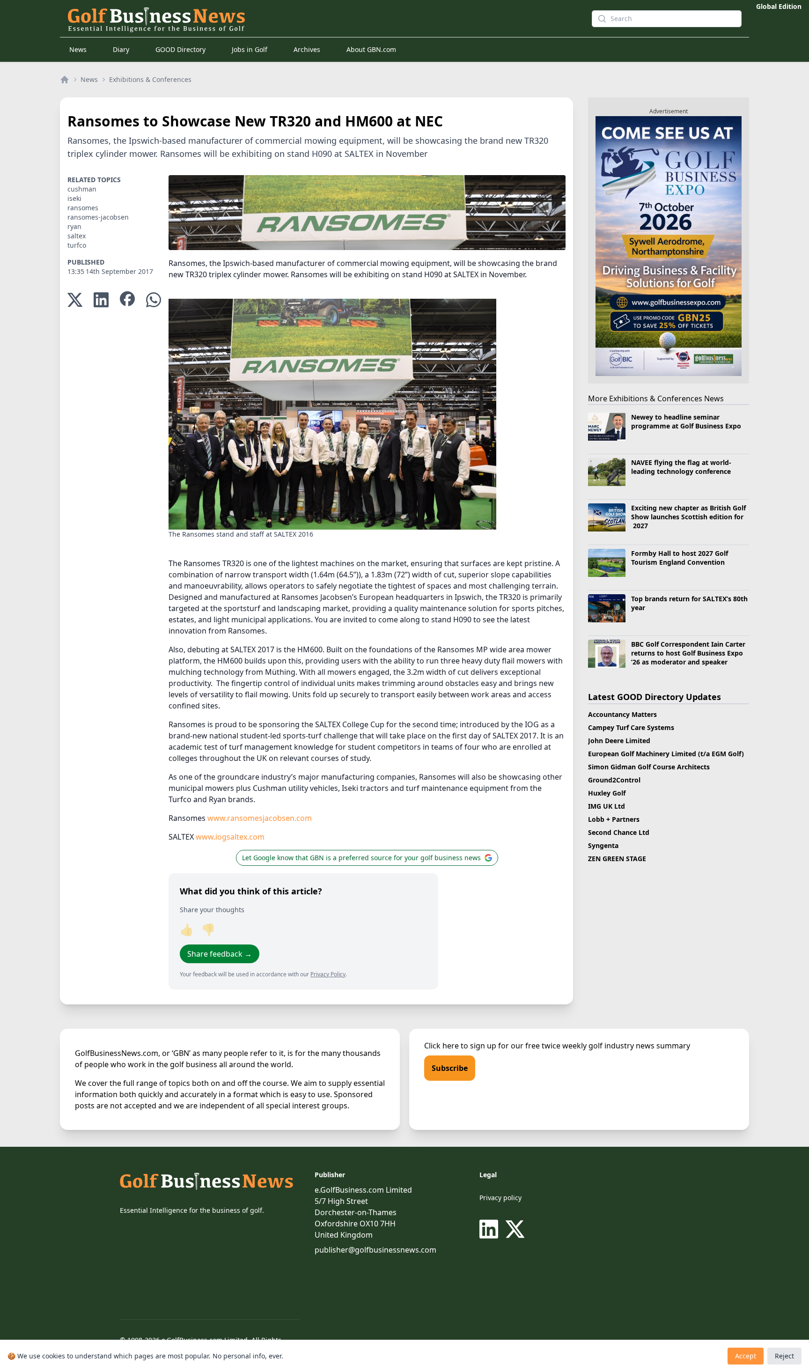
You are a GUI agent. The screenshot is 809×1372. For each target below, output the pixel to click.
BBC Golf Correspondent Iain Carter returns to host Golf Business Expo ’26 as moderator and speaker (688, 653)
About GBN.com (371, 49)
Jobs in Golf (249, 49)
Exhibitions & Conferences (150, 79)
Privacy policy (500, 1197)
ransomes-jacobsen (98, 217)
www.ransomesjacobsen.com (259, 818)
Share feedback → (219, 954)
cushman (81, 188)
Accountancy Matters (622, 714)
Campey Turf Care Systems (631, 727)
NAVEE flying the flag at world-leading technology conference (681, 467)
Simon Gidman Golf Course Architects (649, 766)
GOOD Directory (180, 49)
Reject (784, 1355)
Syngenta (603, 845)
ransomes (82, 207)
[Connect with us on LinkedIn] (490, 1229)
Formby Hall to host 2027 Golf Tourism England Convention (679, 558)
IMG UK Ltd (606, 806)
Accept (745, 1355)
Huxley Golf (606, 793)
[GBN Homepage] (313, 19)
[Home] (64, 79)
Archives (307, 49)
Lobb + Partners (614, 819)
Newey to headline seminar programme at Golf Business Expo (686, 421)
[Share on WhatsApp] (153, 300)
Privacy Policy (328, 974)
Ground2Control (614, 779)
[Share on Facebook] (127, 300)
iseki (74, 198)
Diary (121, 49)
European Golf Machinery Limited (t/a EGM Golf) (666, 753)
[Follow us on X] (515, 1229)
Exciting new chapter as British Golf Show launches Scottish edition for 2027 (688, 517)
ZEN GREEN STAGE (617, 858)
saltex (76, 235)
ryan (74, 226)
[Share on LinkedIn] (101, 300)
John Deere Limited (619, 740)
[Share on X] (74, 300)
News (78, 49)
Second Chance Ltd (618, 832)
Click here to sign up (460, 1045)
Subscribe (450, 1068)
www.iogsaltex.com (230, 837)
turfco (76, 245)
